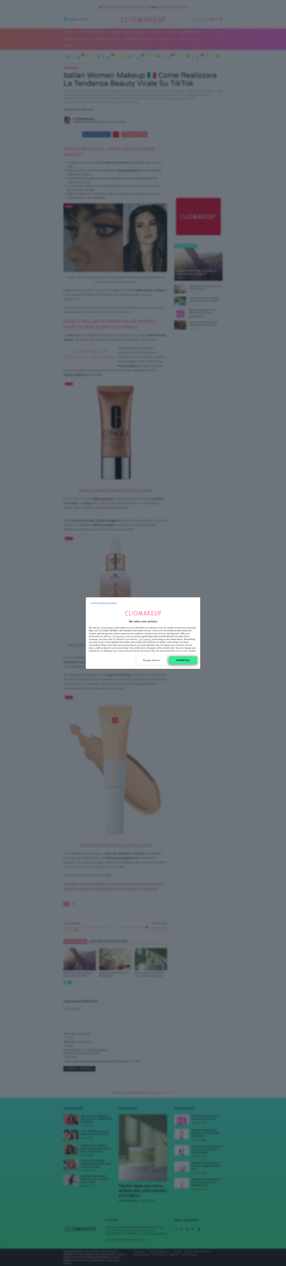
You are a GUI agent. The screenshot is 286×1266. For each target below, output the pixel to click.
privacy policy (182, 651)
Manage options (151, 660)
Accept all (183, 660)
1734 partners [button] (107, 627)
